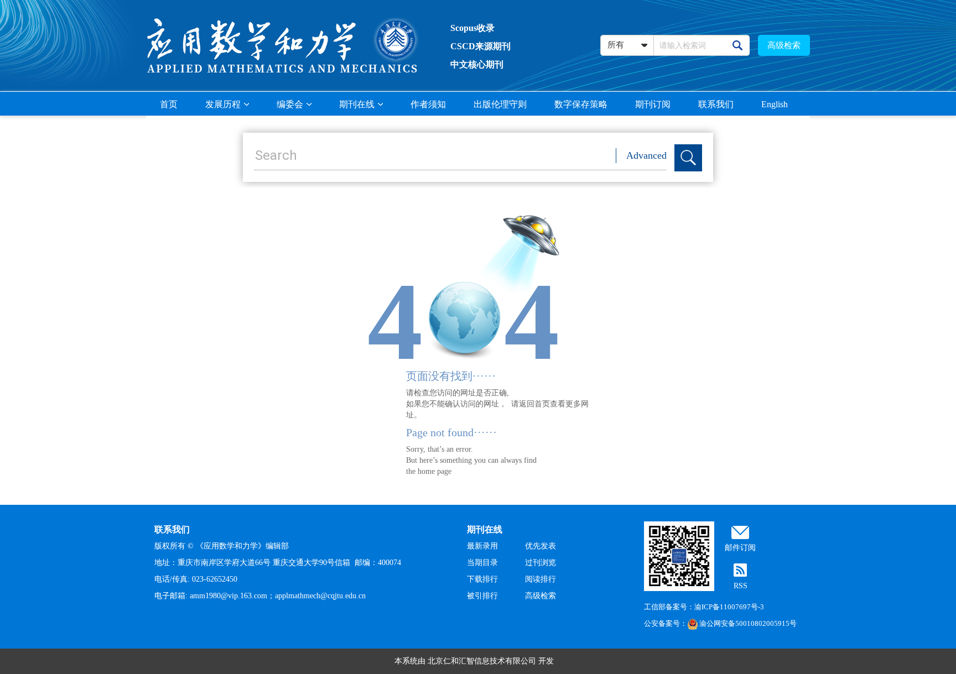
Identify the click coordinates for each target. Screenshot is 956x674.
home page (434, 471)
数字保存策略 (580, 104)
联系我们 (716, 104)
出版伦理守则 (500, 104)
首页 (169, 104)
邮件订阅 (740, 548)
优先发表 (540, 546)
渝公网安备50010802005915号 (748, 623)
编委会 (290, 104)
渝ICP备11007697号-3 (729, 607)
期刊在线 (357, 104)
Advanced (646, 155)
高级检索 (784, 45)
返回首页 (534, 404)
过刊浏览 (540, 562)
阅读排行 (540, 579)
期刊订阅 (653, 104)
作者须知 (428, 104)
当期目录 (482, 562)
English (774, 104)
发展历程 (223, 104)
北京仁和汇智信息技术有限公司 (482, 661)
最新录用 (482, 546)
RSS (740, 586)
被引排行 (482, 596)
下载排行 (482, 579)
